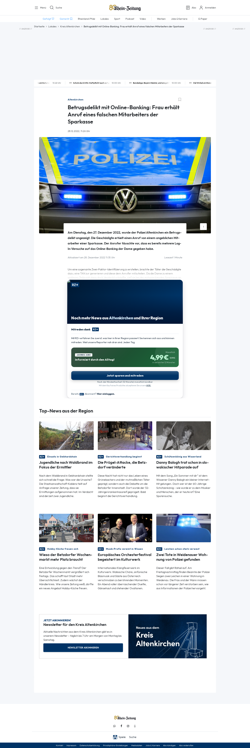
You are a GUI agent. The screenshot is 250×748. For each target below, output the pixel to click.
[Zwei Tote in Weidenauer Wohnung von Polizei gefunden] (183, 528)
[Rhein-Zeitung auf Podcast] (135, 726)
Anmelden (210, 7)
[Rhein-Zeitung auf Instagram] (128, 726)
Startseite (39, 26)
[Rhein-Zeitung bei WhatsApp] (114, 726)
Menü (42, 7)
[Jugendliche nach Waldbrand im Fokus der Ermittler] (66, 435)
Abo (194, 7)
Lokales (52, 26)
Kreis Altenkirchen (70, 26)
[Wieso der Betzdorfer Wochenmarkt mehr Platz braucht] (66, 528)
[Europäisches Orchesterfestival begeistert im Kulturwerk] (125, 528)
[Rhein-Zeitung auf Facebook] (121, 726)
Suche (59, 7)
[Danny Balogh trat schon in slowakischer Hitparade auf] (183, 435)
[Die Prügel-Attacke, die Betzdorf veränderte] (125, 435)
